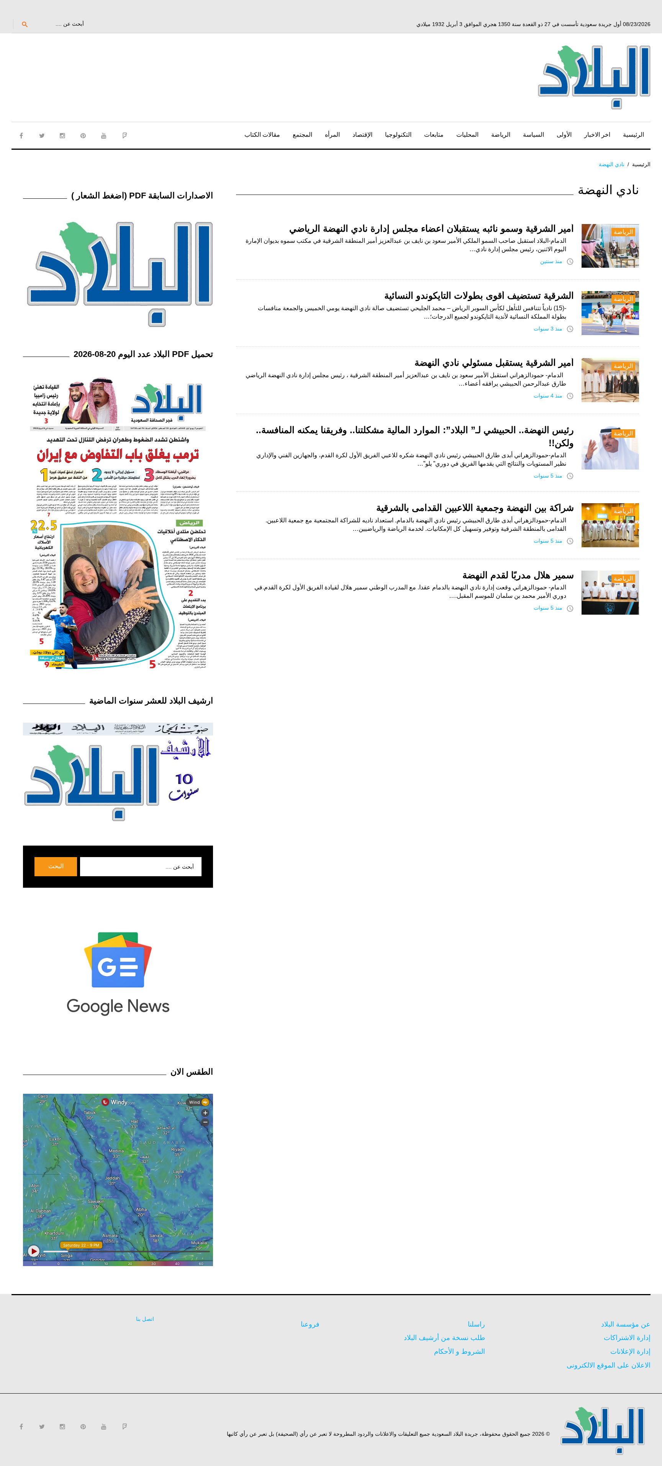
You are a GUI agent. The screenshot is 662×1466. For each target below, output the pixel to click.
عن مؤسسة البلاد (626, 1324)
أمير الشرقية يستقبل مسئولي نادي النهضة (494, 362)
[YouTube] (103, 135)
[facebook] (21, 135)
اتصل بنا (145, 1319)
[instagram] (62, 135)
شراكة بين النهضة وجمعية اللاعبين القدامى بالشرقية (475, 507)
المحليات (467, 134)
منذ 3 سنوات (548, 329)
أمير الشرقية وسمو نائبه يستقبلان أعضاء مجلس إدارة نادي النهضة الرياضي (431, 228)
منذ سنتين (551, 261)
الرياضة (500, 134)
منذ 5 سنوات (548, 476)
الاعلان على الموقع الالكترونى (609, 1365)
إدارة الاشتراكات (627, 1338)
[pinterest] (83, 135)
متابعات (434, 134)
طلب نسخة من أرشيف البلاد (444, 1338)
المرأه (332, 134)
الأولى (564, 134)
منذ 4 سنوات (548, 396)
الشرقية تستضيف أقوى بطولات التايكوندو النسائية (479, 295)
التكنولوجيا (398, 134)
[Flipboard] (124, 135)
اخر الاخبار (597, 134)
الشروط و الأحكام (459, 1351)
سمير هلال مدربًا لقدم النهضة (518, 575)
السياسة (533, 134)
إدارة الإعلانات (630, 1351)
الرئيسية (633, 134)
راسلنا (476, 1324)
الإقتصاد (362, 134)
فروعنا (310, 1324)
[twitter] (41, 135)
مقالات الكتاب (262, 134)
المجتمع (302, 134)
